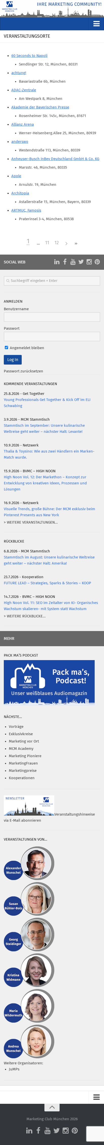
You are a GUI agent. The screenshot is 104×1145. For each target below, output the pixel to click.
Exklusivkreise (21, 734)
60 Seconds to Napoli (29, 56)
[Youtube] (73, 262)
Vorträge (16, 727)
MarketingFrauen (23, 763)
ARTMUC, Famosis (26, 210)
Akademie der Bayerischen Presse (40, 107)
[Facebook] (65, 262)
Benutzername (16, 309)
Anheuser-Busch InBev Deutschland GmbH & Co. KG (55, 159)
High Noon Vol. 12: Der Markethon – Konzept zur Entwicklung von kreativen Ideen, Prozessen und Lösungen (45, 483)
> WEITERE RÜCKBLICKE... (25, 616)
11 (47, 243)
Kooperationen (22, 778)
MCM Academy (21, 749)
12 (57, 243)
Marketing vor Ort (24, 741)
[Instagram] (89, 262)
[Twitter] (81, 262)
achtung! (18, 73)
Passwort (11, 328)
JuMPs (14, 1069)
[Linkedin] (57, 262)
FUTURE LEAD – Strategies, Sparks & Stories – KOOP (47, 583)
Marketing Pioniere (25, 756)
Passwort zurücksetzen (23, 371)
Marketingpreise (23, 771)
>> (76, 243)
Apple (16, 176)
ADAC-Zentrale (23, 90)
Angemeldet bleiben (26, 348)
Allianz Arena (22, 124)
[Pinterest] (97, 262)
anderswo (19, 142)
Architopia (20, 193)
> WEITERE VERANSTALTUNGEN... (31, 522)
